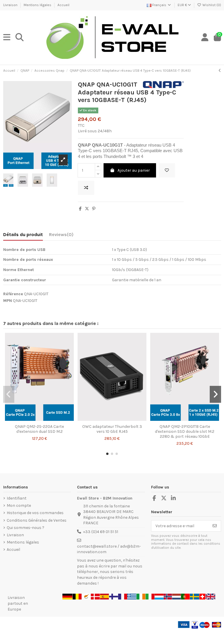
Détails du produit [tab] (23, 234)
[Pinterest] (93, 208)
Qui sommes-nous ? (25, 527)
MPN (7, 300)
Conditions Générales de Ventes (36, 520)
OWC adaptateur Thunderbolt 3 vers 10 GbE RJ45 (112, 429)
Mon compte (19, 505)
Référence (13, 293)
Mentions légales (38, 5)
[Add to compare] (86, 188)
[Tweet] (87, 208)
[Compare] (39, 419)
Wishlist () (211, 5)
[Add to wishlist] (167, 170)
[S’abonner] (215, 526)
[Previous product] (219, 70)
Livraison (10, 5)
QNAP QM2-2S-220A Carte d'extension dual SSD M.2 (39, 429)
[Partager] (80, 208)
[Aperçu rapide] (47, 419)
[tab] (61, 236)
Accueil (63, 5)
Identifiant (17, 498)
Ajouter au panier (134, 170)
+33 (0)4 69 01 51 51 (100, 531)
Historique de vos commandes (35, 512)
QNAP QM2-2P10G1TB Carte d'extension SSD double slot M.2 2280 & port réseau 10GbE (184, 431)
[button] (107, 454)
